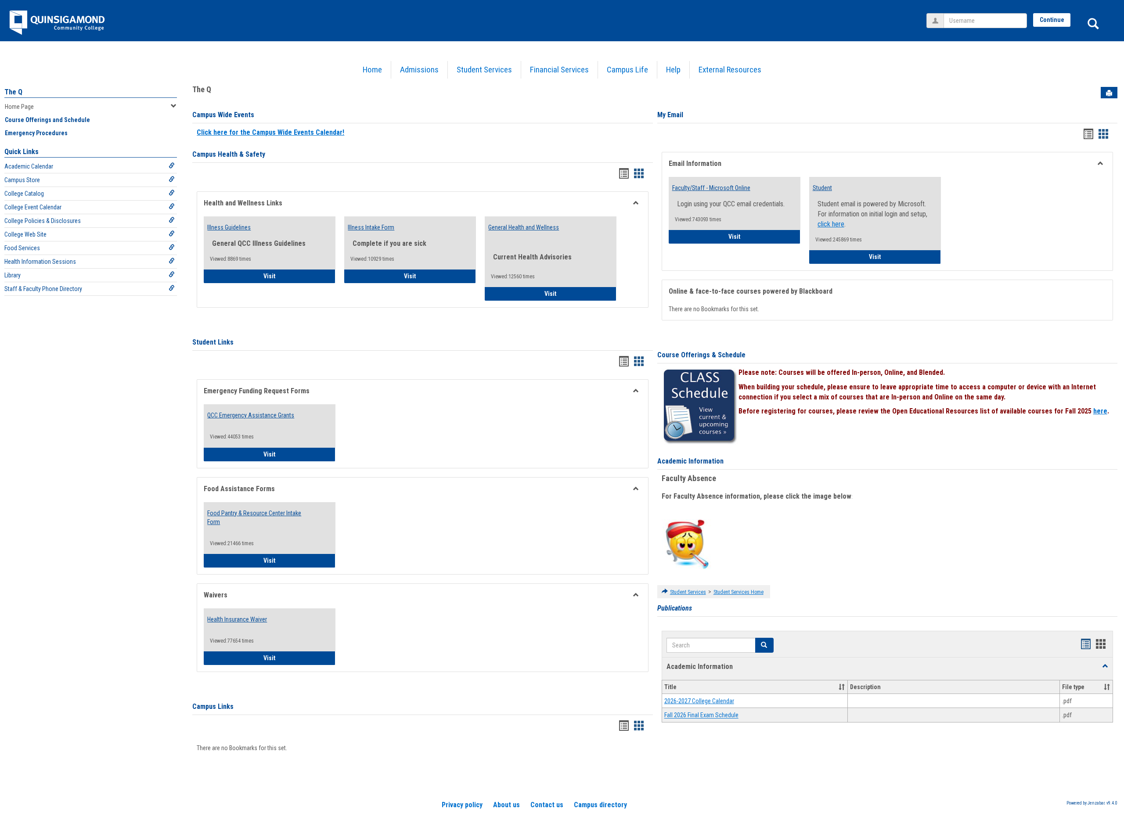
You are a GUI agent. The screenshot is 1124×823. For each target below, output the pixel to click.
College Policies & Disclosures (42, 220)
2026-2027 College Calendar (699, 700)
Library (12, 275)
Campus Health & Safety (228, 154)
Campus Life (627, 70)
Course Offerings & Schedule (701, 355)
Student (822, 187)
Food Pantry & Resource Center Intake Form (254, 517)
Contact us (546, 805)
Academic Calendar (28, 166)
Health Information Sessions (40, 261)
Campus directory (600, 805)
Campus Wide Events (223, 115)
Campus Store (22, 179)
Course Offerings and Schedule (47, 119)
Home (372, 70)
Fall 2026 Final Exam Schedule (701, 715)
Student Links (213, 342)
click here (831, 224)
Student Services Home (738, 592)
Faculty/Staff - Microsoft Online (711, 187)
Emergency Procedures (36, 133)
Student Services (484, 70)
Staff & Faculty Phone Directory (43, 288)
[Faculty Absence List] (687, 543)
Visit (293, 276)
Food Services (22, 248)
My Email (670, 115)
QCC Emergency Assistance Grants (250, 415)
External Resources (730, 70)
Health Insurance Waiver (237, 619)
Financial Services (559, 70)
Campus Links (213, 706)
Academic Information (690, 461)
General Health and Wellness (523, 227)
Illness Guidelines (229, 227)
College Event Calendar (32, 207)
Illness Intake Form (371, 227)
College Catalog (24, 193)
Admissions (419, 70)
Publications (674, 608)
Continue (1052, 19)
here (1100, 411)
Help (673, 70)
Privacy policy (462, 805)
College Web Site (25, 234)
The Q (13, 92)
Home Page (19, 106)
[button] (764, 645)
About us (506, 805)
